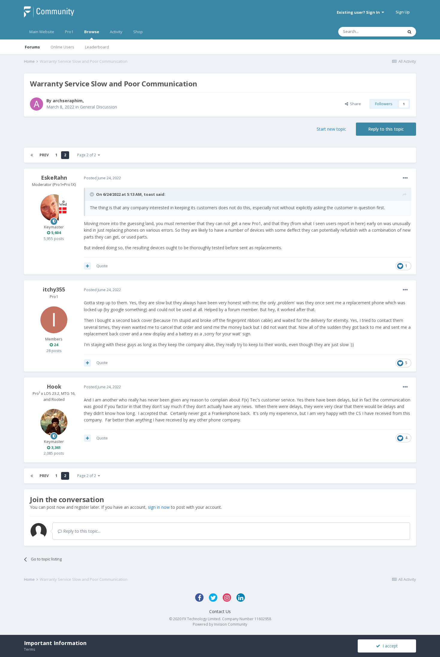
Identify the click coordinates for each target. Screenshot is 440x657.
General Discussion (98, 107)
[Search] (409, 31)
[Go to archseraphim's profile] (36, 104)
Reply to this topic (386, 129)
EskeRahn (54, 177)
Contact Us (220, 611)
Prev (44, 155)
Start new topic (331, 129)
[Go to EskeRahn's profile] (53, 207)
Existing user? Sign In (359, 12)
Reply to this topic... (81, 531)
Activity (116, 31)
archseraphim (68, 100)
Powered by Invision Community (220, 624)
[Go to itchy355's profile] (53, 319)
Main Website (41, 31)
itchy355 (54, 289)
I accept (389, 646)
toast (149, 194)
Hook (54, 386)
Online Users (62, 47)
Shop (138, 31)
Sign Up (403, 12)
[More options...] (405, 178)
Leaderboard (97, 47)
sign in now (159, 507)
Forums (32, 47)
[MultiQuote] (87, 266)
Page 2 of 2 (87, 155)
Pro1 (69, 31)
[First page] (32, 155)
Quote (102, 265)
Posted (102, 178)
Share (354, 103)
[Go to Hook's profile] (53, 422)
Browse (91, 31)
